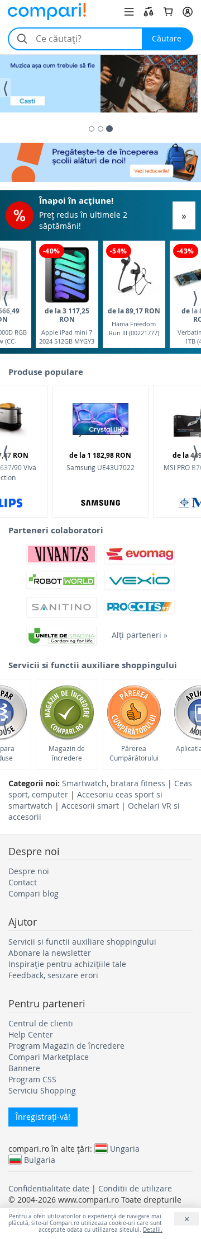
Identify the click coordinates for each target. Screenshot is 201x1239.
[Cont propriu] (187, 12)
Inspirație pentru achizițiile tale (67, 964)
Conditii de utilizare (135, 1188)
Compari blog (33, 893)
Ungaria (125, 1148)
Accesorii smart (90, 805)
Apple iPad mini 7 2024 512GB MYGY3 (66, 325)
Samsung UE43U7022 (100, 461)
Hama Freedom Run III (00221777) (134, 321)
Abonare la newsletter (49, 952)
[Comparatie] (148, 12)
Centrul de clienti (40, 1023)
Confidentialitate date (48, 1188)
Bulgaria (39, 1159)
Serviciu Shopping (42, 1090)
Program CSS (32, 1079)
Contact (22, 882)
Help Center (30, 1034)
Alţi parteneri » (140, 635)
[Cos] (168, 12)
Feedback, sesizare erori (53, 975)
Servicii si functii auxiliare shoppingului (82, 941)
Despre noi (28, 871)
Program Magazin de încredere (66, 1045)
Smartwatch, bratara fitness (113, 783)
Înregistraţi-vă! (43, 1116)
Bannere (24, 1068)
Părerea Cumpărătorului (134, 753)
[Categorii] (129, 12)
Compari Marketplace (48, 1057)
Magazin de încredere (67, 753)
